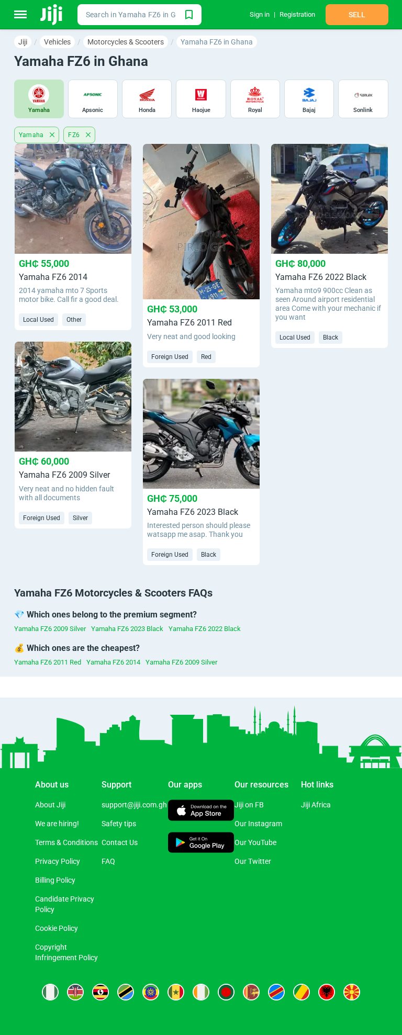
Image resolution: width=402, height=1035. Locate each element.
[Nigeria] (50, 992)
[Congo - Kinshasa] (276, 992)
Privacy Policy (57, 861)
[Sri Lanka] (251, 992)
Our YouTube (255, 842)
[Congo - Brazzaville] (301, 992)
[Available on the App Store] (201, 812)
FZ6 (75, 135)
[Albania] (326, 992)
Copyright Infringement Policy (66, 952)
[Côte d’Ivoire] (201, 992)
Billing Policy (55, 880)
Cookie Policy (56, 928)
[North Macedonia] (351, 992)
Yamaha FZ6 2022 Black (205, 629)
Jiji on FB (249, 805)
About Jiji (50, 805)
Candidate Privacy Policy (64, 904)
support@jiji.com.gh (134, 805)
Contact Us (120, 842)
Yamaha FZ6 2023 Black (127, 629)
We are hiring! (57, 823)
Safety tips (119, 823)
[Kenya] (75, 992)
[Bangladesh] (226, 992)
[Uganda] (100, 992)
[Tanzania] (125, 992)
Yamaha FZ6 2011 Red (47, 662)
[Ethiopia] (150, 992)
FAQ (108, 861)
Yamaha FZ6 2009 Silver (50, 629)
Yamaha (32, 135)
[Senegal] (176, 992)
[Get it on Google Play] (201, 843)
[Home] (52, 14)
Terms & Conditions (66, 842)
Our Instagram (258, 823)
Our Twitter (252, 861)
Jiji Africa (316, 805)
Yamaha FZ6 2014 (113, 662)
